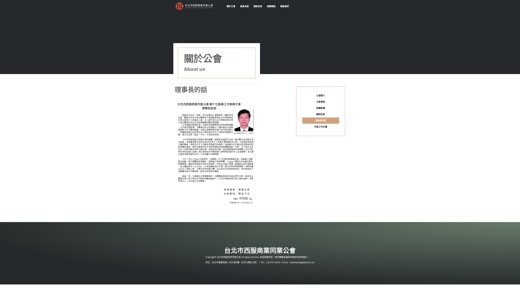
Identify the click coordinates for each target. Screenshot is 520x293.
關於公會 (231, 6)
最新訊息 (257, 6)
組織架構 (320, 108)
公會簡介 (320, 95)
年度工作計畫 (320, 127)
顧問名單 (320, 114)
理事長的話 (320, 120)
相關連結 (271, 6)
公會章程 (320, 102)
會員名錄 (244, 6)
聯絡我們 (284, 6)
